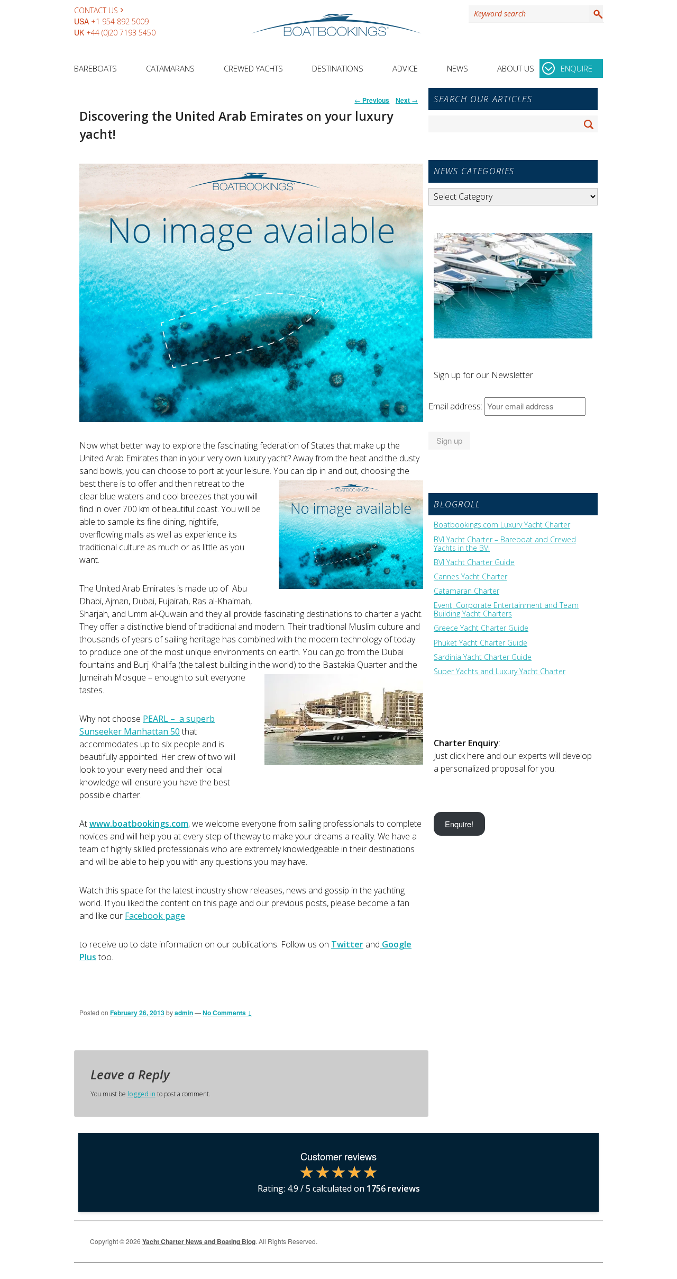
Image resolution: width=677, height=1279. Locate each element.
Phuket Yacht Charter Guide (480, 643)
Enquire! (459, 823)
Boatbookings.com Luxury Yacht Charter (502, 525)
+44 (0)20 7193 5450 (120, 33)
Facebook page (155, 916)
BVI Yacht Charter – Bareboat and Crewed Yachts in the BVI (505, 543)
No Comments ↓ (227, 1012)
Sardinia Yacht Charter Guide (483, 657)
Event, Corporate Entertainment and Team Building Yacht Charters (506, 609)
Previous (371, 100)
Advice (405, 68)
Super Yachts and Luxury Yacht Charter (499, 671)
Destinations (337, 68)
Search (596, 13)
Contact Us (96, 10)
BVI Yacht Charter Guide (474, 562)
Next (407, 100)
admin (184, 1012)
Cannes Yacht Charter (470, 577)
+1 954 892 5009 (120, 21)
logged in (141, 1093)
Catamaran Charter (466, 591)
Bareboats (95, 68)
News (457, 68)
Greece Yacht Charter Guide (481, 628)
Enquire (576, 68)
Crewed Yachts (253, 68)
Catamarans (170, 68)
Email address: (456, 406)
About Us (515, 68)
